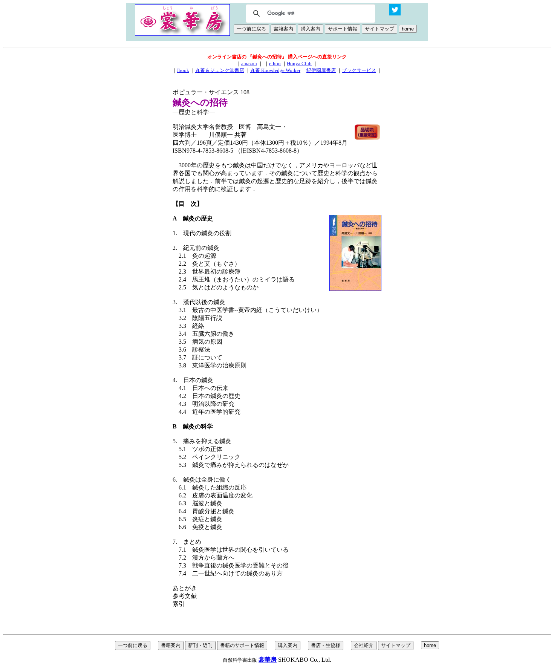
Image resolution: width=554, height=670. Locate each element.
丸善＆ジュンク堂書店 (219, 70)
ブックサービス (359, 70)
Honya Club (299, 63)
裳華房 (268, 659)
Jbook (183, 70)
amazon (249, 63)
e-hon (275, 63)
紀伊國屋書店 (321, 70)
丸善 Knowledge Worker (275, 70)
